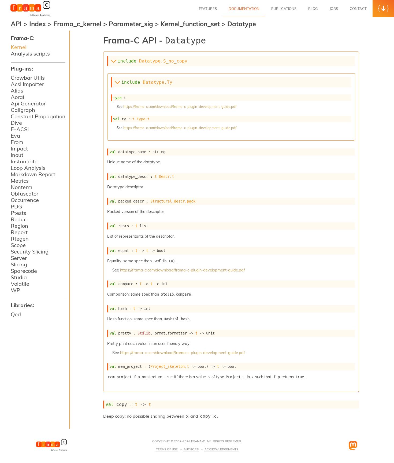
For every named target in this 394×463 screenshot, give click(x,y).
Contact (358, 8)
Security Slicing (30, 251)
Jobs (334, 8)
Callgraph (23, 109)
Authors (191, 449)
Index (38, 24)
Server (19, 258)
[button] (383, 8)
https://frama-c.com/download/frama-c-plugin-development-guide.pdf (179, 106)
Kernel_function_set (191, 24)
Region (19, 225)
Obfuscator (24, 193)
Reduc (19, 219)
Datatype (241, 24)
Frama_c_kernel (78, 24)
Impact (19, 148)
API (16, 24)
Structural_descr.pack (172, 201)
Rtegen (20, 238)
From (17, 142)
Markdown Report (33, 174)
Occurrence (25, 200)
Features (208, 8)
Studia (19, 277)
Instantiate (24, 161)
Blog (313, 8)
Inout (17, 155)
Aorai (17, 97)
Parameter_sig (132, 24)
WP (15, 290)
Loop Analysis (28, 167)
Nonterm (21, 187)
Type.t (143, 119)
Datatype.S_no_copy (163, 61)
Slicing (19, 264)
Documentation (244, 8)
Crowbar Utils (28, 77)
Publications (283, 8)
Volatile (20, 283)
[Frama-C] (30, 16)
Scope (18, 245)
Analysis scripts (30, 53)
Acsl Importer (27, 84)
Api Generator (28, 103)
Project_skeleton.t (169, 366)
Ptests (18, 213)
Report (19, 232)
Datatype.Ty (157, 82)
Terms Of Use (167, 449)
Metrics (20, 180)
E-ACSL (20, 129)
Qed (16, 314)
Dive (16, 122)
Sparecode (24, 270)
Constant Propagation (38, 116)
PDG (16, 206)
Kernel (19, 47)
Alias (17, 90)
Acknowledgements (221, 449)
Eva (15, 135)
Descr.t (166, 176)
